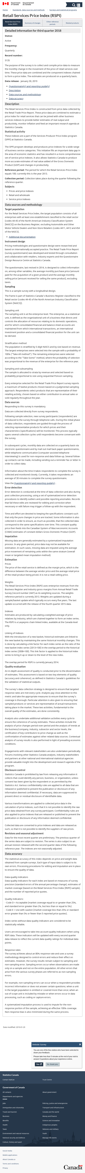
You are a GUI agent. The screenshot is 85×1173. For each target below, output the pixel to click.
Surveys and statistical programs (63, 10)
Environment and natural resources (16, 1133)
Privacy (5, 1168)
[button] (74, 5)
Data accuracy (16, 98)
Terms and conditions (11, 1164)
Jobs (4, 1103)
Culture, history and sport (12, 1142)
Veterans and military (50, 1129)
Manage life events (49, 1138)
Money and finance (49, 1116)
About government (49, 1092)
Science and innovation (51, 1120)
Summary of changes (32, 23)
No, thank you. (52, 1064)
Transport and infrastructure (53, 1108)
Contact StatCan (8, 1080)
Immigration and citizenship (13, 1108)
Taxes (5, 1129)
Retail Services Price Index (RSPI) (12, 23)
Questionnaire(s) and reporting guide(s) (29, 86)
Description (15, 90)
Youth (44, 1133)
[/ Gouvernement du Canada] (18, 4)
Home (5, 10)
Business (6, 1116)
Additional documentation (22, 236)
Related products (72, 23)
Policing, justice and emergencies (55, 1103)
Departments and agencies (13, 1096)
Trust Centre (47, 1080)
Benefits (6, 1120)
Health (5, 1125)
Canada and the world (50, 1112)
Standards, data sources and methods (29, 10)
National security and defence (14, 1138)
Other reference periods (52, 23)
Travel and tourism (10, 1112)
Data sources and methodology (25, 94)
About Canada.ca (9, 1159)
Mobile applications (10, 1155)
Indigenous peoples (49, 1125)
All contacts (7, 1092)
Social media (7, 1151)
